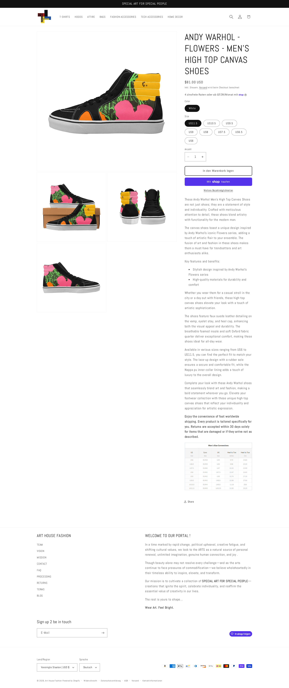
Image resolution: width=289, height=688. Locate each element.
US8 (206, 132)
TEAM (40, 544)
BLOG (40, 595)
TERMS (41, 589)
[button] (231, 16)
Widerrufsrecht (90, 680)
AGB (126, 680)
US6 (191, 140)
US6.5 (239, 132)
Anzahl (188, 149)
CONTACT (42, 563)
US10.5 (211, 123)
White (192, 108)
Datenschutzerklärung (111, 680)
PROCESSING (44, 576)
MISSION (41, 557)
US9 (191, 132)
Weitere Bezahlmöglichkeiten (218, 190)
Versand (203, 87)
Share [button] (191, 501)
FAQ (39, 570)
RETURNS (42, 583)
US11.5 (193, 123)
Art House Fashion (53, 680)
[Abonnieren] (103, 632)
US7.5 (221, 132)
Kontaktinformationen (152, 680)
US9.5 (229, 123)
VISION (40, 551)
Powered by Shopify (71, 680)
